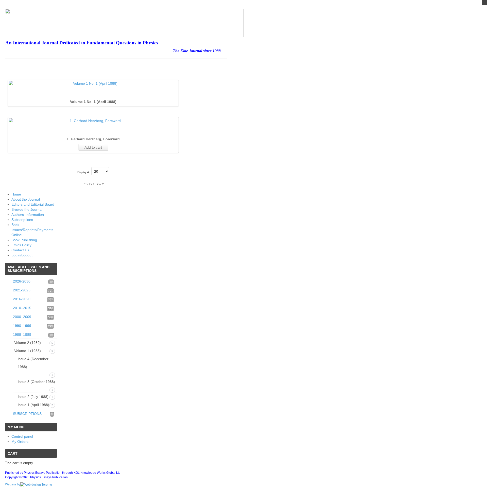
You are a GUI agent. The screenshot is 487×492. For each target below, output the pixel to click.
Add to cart (93, 147)
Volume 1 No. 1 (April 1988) (93, 102)
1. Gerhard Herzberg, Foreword (93, 139)
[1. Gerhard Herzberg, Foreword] (93, 120)
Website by (12, 484)
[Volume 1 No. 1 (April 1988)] (93, 83)
